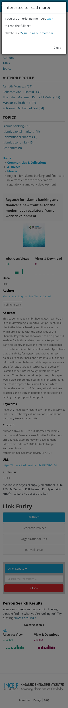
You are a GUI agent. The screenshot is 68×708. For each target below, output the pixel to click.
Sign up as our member (37, 33)
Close (57, 48)
